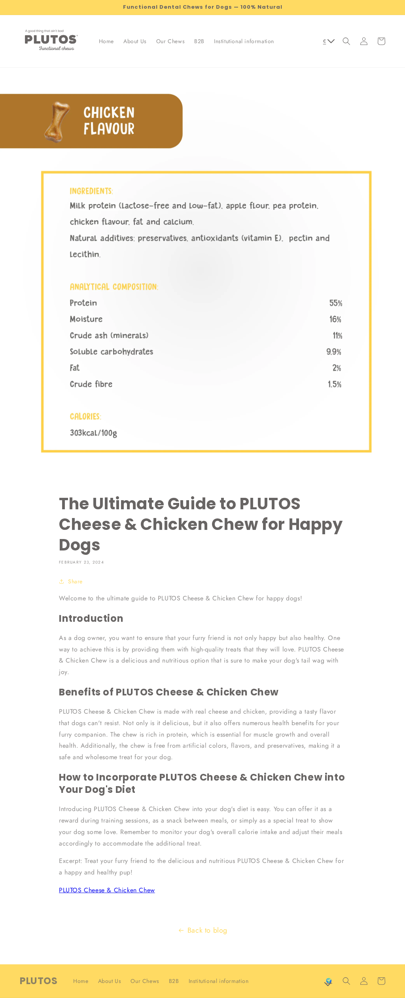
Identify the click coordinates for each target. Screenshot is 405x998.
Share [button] (75, 581)
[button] (346, 41)
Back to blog (207, 930)
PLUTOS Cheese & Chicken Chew (107, 890)
